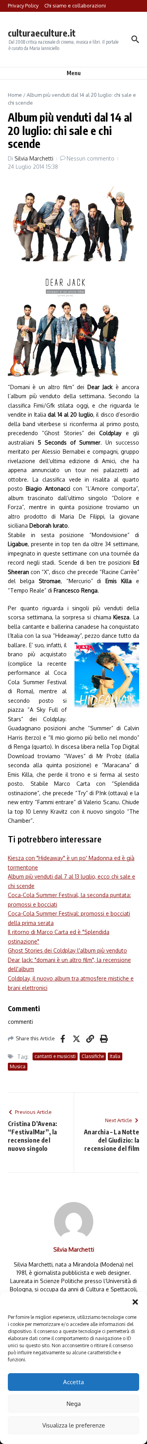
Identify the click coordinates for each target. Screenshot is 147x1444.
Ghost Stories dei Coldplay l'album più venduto (67, 950)
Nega (74, 1403)
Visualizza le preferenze (73, 1425)
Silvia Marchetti (34, 158)
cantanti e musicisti (55, 1056)
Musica (17, 1066)
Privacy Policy (23, 5)
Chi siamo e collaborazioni (75, 5)
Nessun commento (90, 158)
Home (15, 95)
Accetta (73, 1382)
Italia (115, 1056)
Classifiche (93, 1056)
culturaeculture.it (42, 33)
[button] (135, 1302)
